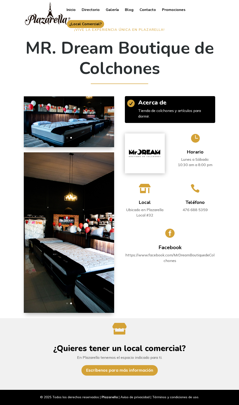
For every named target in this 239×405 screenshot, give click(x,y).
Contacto (148, 10)
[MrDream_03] (69, 146)
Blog (129, 10)
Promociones (174, 10)
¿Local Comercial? (85, 24)
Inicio (71, 10)
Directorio (91, 10)
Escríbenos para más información (119, 370)
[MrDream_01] (69, 312)
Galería (112, 10)
